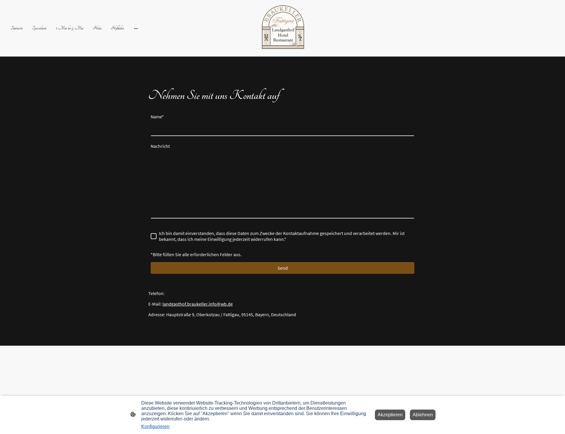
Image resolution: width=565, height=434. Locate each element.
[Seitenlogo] (282, 28)
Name (157, 117)
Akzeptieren (390, 414)
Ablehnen (423, 414)
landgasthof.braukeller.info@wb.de (197, 304)
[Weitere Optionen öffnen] (136, 28)
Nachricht (160, 146)
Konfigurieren (155, 426)
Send (282, 268)
